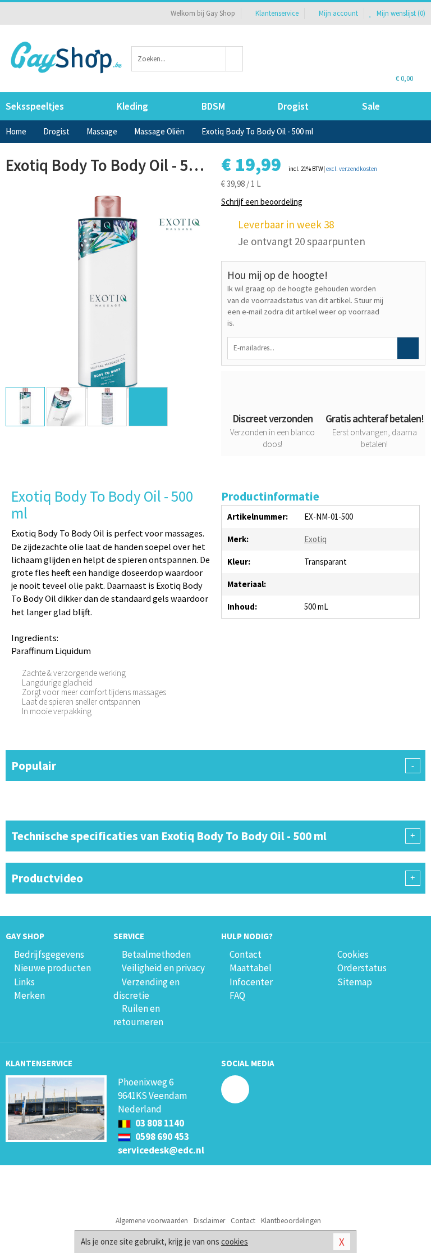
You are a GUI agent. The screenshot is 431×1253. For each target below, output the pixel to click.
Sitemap (354, 982)
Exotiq (315, 539)
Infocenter (251, 982)
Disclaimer (209, 1220)
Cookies (353, 954)
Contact (246, 954)
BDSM (213, 106)
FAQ (237, 995)
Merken (29, 995)
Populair (212, 765)
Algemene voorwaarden (152, 1220)
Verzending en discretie (146, 989)
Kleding (132, 106)
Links (24, 982)
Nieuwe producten (52, 968)
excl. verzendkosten (351, 169)
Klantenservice (277, 13)
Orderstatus (362, 968)
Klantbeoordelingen (291, 1220)
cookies (234, 1241)
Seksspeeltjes (35, 106)
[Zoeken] (234, 58)
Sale (371, 106)
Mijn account (338, 13)
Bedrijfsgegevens (49, 954)
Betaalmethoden (156, 954)
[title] (179, 223)
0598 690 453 (161, 1136)
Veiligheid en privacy (163, 968)
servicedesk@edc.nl (161, 1150)
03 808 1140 (159, 1123)
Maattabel (251, 968)
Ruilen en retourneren (138, 1015)
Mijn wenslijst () (400, 13)
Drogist (293, 106)
